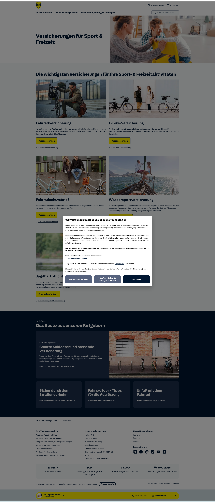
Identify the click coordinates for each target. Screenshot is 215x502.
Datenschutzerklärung (77, 259)
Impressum (119, 264)
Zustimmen (136, 279)
